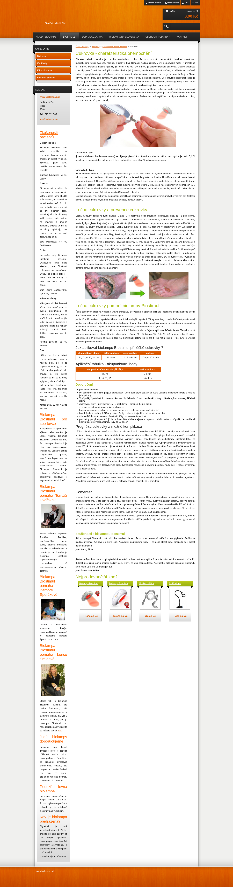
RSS (187, 3)
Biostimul (95, 47)
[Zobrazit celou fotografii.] (90, 599)
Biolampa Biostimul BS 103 (88, 583)
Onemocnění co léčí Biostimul (115, 47)
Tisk (196, 3)
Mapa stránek (173, 3)
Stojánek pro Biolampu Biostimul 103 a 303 (178, 583)
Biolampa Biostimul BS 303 (118, 583)
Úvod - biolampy (82, 47)
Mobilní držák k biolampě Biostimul (148, 583)
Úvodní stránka (154, 3)
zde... (60, 730)
